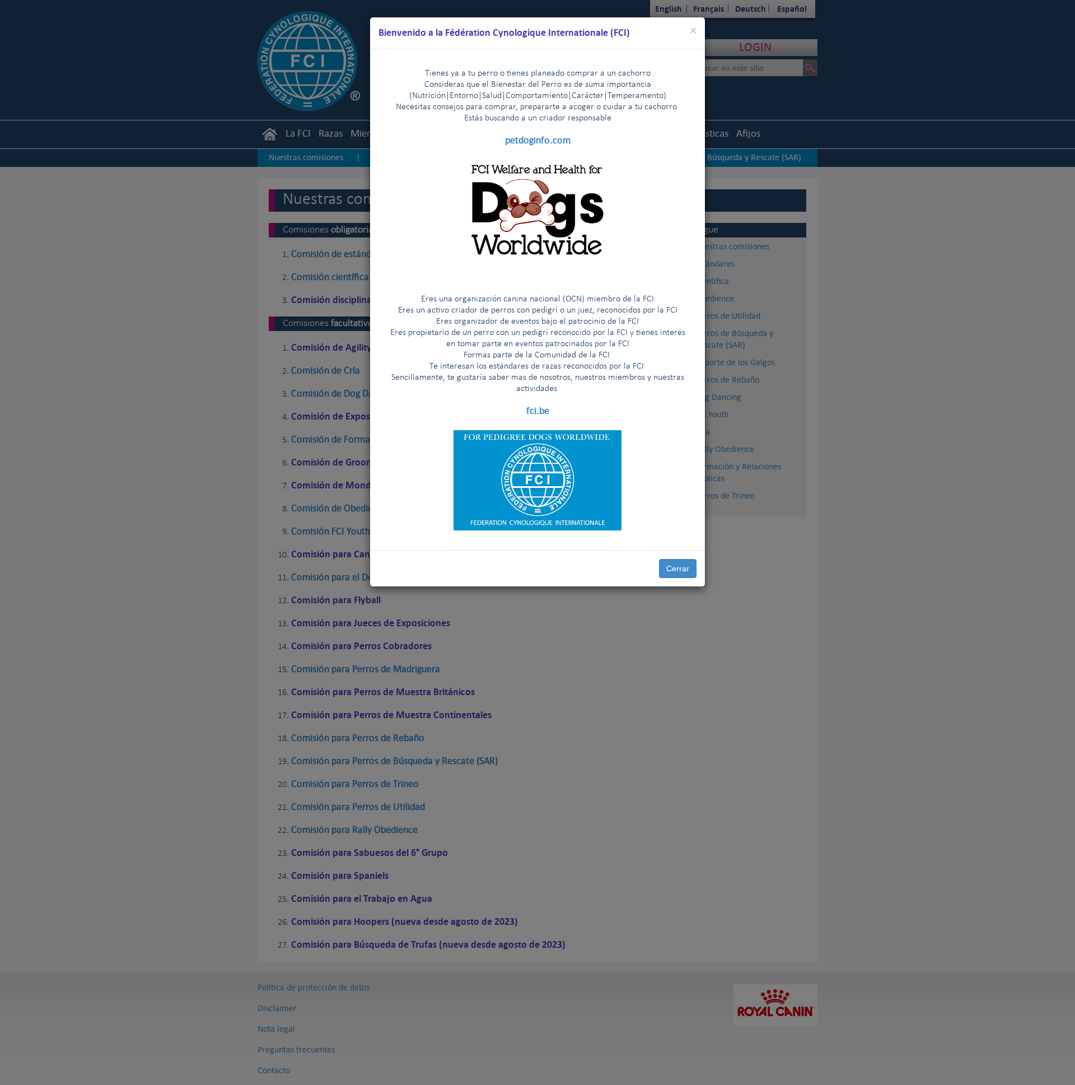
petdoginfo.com (538, 140)
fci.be (537, 410)
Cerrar (677, 568)
